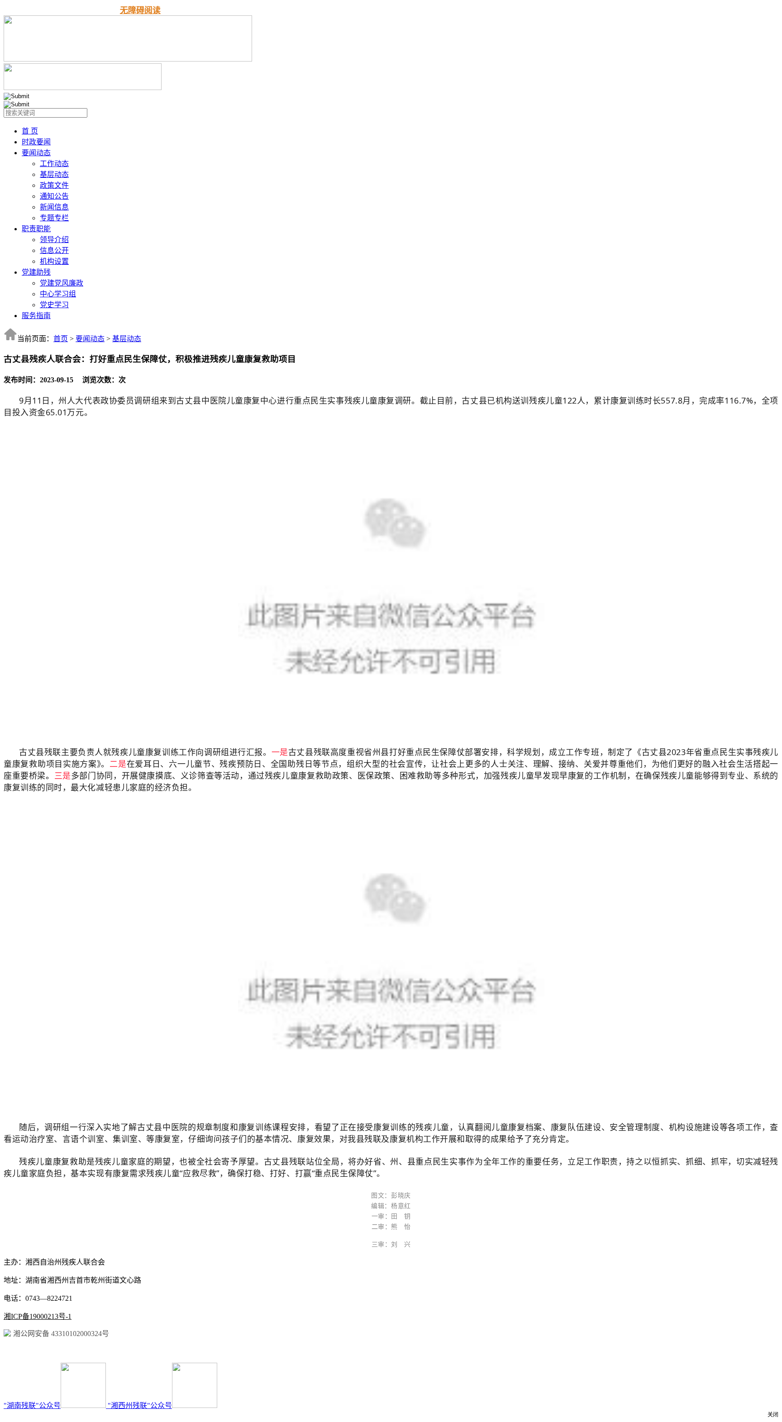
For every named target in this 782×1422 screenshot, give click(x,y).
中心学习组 (58, 294)
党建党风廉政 (61, 283)
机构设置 (54, 261)
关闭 (773, 1415)
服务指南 (36, 315)
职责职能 (36, 229)
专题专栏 (54, 218)
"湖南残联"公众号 (32, 1405)
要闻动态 (36, 153)
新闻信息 (54, 207)
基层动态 (54, 174)
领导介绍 (54, 239)
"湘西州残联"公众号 (140, 1405)
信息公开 (54, 250)
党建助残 (36, 272)
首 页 (30, 131)
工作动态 (54, 163)
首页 (60, 338)
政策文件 (54, 185)
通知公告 (54, 196)
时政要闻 (36, 142)
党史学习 (54, 305)
